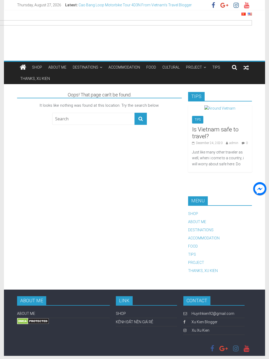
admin (233, 143)
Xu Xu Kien (200, 330)
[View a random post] (246, 67)
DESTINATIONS (85, 67)
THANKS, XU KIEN (35, 78)
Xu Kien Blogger (204, 322)
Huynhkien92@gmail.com (213, 313)
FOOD (151, 67)
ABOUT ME (57, 67)
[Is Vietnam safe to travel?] (219, 108)
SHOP (37, 67)
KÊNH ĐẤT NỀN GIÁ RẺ (134, 322)
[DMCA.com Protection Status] (33, 320)
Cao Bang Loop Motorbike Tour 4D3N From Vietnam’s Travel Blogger (135, 5)
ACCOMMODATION (124, 67)
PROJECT (194, 67)
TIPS (216, 67)
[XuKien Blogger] (23, 67)
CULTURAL (171, 67)
